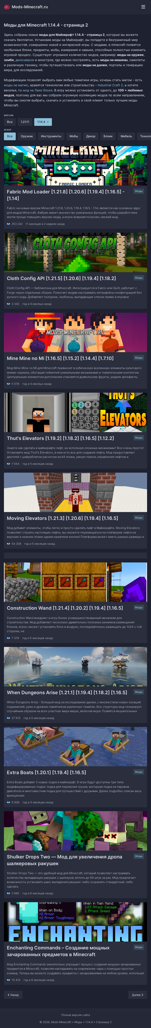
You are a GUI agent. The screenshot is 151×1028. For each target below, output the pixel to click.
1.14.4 (89, 1022)
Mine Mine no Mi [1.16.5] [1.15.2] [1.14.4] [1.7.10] (60, 358)
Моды (139, 191)
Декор (90, 136)
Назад (14, 994)
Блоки (108, 136)
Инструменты (51, 136)
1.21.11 (25, 122)
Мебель (126, 136)
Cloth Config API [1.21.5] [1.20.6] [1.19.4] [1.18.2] (61, 278)
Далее (136, 994)
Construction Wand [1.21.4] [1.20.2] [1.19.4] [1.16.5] (65, 608)
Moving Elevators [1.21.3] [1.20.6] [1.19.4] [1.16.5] (62, 518)
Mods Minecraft (61, 1022)
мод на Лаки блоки (37, 90)
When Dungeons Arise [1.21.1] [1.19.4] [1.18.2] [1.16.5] (67, 692)
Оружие (27, 136)
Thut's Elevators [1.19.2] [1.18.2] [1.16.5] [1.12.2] (60, 438)
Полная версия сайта (75, 1015)
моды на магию (16, 85)
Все (10, 122)
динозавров (25, 60)
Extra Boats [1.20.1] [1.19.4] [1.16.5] (46, 772)
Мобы (74, 136)
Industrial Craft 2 (110, 85)
